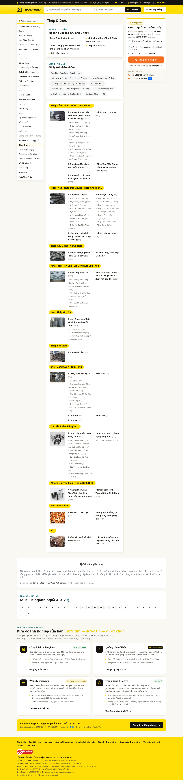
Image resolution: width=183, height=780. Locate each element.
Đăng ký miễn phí (156, 9)
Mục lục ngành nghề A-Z (103, 3)
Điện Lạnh (23, 58)
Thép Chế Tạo (96, 45)
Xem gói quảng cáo (115, 669)
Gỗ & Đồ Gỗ (24, 86)
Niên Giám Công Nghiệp (28, 49)
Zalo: (141, 78)
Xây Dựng (23, 172)
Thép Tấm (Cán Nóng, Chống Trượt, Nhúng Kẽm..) (79, 136)
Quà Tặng (23, 131)
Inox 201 (76, 415)
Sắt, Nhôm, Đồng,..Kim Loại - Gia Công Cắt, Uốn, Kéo (107, 540)
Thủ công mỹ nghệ (26, 149)
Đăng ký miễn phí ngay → (146, 725)
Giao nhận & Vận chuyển (29, 77)
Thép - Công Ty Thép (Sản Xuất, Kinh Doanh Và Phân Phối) (79, 115)
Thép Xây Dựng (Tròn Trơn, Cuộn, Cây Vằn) (79, 255)
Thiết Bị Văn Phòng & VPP (29, 159)
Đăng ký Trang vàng (107, 742)
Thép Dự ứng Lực (106, 205)
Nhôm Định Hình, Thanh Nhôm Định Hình (107, 492)
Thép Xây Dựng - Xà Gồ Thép (103, 78)
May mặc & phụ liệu (27, 99)
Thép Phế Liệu (56, 88)
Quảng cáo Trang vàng (129, 742)
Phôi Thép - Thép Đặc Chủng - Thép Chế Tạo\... (69, 78)
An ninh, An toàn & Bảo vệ (29, 26)
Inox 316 (76, 420)
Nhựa (21, 113)
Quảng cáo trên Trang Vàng (142, 3)
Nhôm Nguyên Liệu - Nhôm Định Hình (66, 94)
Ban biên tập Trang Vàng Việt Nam (48, 583)
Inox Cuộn (76, 391)
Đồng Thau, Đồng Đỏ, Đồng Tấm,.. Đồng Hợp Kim (107, 515)
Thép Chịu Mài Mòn (107, 222)
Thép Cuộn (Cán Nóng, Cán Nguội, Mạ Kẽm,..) (80, 178)
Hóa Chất (23, 90)
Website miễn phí (151, 742)
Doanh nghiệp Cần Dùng (28, 67)
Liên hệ (20, 745)
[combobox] (71, 9)
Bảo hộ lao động (25, 35)
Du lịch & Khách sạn (27, 72)
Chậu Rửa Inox (78, 463)
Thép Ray (75, 222)
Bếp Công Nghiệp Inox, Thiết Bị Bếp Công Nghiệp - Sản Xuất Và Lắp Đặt (79, 443)
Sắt (104, 94)
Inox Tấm (76, 381)
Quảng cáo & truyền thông (30, 136)
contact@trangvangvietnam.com (61, 772)
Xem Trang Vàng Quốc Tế (118, 711)
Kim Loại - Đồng (92, 94)
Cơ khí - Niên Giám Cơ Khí (29, 45)
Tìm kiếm (134, 9)
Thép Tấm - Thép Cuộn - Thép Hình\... (65, 73)
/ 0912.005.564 (143, 75)
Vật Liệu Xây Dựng (26, 163)
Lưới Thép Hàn (77, 329)
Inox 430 (103, 415)
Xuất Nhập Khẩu (25, 177)
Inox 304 (75, 401)
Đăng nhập (157, 65)
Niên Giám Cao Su (26, 40)
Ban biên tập (35, 742)
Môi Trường (23, 108)
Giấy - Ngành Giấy (26, 81)
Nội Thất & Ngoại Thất (28, 118)
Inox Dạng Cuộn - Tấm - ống (77, 88)
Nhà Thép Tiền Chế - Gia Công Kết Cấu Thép (68, 83)
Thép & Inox (24, 145)
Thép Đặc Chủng (59, 53)
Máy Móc (23, 104)
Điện (21, 54)
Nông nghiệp (24, 122)
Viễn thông (23, 168)
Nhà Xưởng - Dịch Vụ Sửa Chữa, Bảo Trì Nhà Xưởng (79, 296)
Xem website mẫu (39, 708)
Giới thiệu (121, 3)
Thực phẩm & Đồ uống (28, 154)
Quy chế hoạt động (64, 742)
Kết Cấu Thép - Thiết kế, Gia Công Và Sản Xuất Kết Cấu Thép (107, 275)
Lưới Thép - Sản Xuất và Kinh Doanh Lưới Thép (79, 322)
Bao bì (21, 31)
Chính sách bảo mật (85, 742)
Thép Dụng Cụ (104, 225)
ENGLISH (162, 3)
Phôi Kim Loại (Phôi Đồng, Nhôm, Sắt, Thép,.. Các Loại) (80, 236)
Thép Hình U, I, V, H (80, 122)
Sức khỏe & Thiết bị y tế (29, 140)
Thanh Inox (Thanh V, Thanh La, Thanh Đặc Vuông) (79, 407)
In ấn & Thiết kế (25, 95)
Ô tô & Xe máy (25, 127)
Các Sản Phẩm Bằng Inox (103, 88)
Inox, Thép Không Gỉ (62, 38)
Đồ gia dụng (24, 63)
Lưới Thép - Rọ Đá (97, 83)
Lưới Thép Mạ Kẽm (79, 333)
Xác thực (48, 742)
